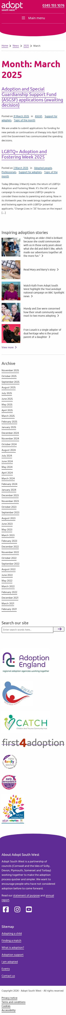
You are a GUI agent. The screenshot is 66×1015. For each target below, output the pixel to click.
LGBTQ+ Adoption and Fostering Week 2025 (24, 154)
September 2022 (10, 564)
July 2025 (7, 393)
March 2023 (8, 535)
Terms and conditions (13, 1002)
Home (5, 45)
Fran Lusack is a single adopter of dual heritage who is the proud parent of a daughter (42, 333)
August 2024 (9, 450)
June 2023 (7, 524)
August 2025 (9, 387)
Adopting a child (12, 933)
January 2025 (9, 427)
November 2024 (10, 438)
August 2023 (8, 518)
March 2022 (8, 586)
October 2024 (9, 444)
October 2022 (9, 558)
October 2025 (9, 376)
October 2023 (9, 507)
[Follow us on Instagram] (17, 909)
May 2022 (7, 580)
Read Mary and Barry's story (40, 269)
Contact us (8, 975)
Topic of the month (24, 120)
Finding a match (11, 940)
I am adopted (10, 961)
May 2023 (7, 529)
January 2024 (9, 490)
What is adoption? (13, 947)
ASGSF (38, 116)
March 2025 (8, 416)
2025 (26, 45)
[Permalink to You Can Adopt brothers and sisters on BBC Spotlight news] (11, 290)
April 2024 (7, 472)
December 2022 (10, 546)
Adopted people (43, 168)
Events (6, 968)
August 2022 (9, 569)
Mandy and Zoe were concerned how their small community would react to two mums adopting (43, 312)
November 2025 (10, 370)
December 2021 (10, 598)
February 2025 (9, 421)
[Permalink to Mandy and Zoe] (11, 312)
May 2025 (7, 404)
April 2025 (7, 410)
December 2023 (10, 495)
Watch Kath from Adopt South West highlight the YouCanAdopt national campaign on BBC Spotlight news (44, 291)
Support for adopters (30, 172)
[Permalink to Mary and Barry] (11, 269)
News (16, 45)
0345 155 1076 (53, 6)
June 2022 (7, 575)
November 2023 (10, 501)
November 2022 (10, 552)
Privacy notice (9, 998)
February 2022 (9, 592)
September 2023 (10, 512)
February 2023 (9, 541)
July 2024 (7, 455)
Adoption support (13, 954)
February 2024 (9, 484)
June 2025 (7, 399)
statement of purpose (26, 895)
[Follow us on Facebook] (6, 909)
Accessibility (9, 1010)
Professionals (9, 172)
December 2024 (10, 433)
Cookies (6, 1006)
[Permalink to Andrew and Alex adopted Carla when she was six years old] (11, 246)
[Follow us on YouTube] (29, 909)
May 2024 (7, 467)
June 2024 (7, 461)
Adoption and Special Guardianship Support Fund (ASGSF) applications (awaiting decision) (32, 97)
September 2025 (10, 382)
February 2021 (9, 609)
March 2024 (8, 478)
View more (7, 347)
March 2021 (8, 603)
